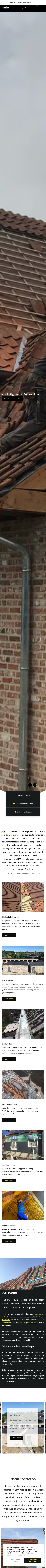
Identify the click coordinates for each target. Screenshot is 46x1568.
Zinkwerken (7, 1044)
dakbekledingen (37, 1317)
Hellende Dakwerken (10, 917)
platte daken (38, 1314)
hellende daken (9, 1317)
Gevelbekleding (8, 1165)
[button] (30, 785)
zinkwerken (6, 1322)
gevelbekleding (32, 1322)
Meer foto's (16, 1438)
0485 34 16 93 (13, 2)
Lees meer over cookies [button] (16, 1555)
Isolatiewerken (8, 1225)
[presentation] (2, 1429)
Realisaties (15, 1416)
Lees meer (9, 935)
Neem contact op (12, 398)
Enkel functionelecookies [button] (15, 1560)
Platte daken (7, 980)
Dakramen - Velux (9, 1104)
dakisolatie (6, 1320)
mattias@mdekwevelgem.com (24, 2)
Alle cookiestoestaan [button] (32, 1560)
